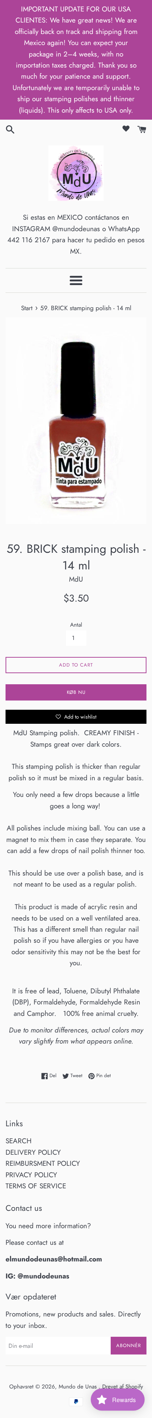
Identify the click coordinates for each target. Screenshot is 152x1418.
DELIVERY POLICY (33, 1152)
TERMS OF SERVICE (36, 1186)
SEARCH (19, 1141)
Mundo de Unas (79, 1387)
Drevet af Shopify (122, 1387)
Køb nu (76, 692)
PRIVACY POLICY (31, 1175)
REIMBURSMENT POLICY (43, 1163)
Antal (76, 625)
